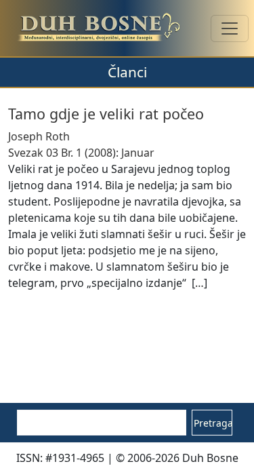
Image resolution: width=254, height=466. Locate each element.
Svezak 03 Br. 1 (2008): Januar (81, 152)
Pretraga (213, 422)
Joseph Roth (39, 136)
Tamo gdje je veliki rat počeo (106, 113)
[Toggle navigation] (230, 28)
